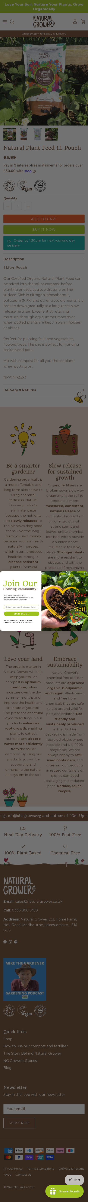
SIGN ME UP (21, 613)
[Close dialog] (85, 573)
